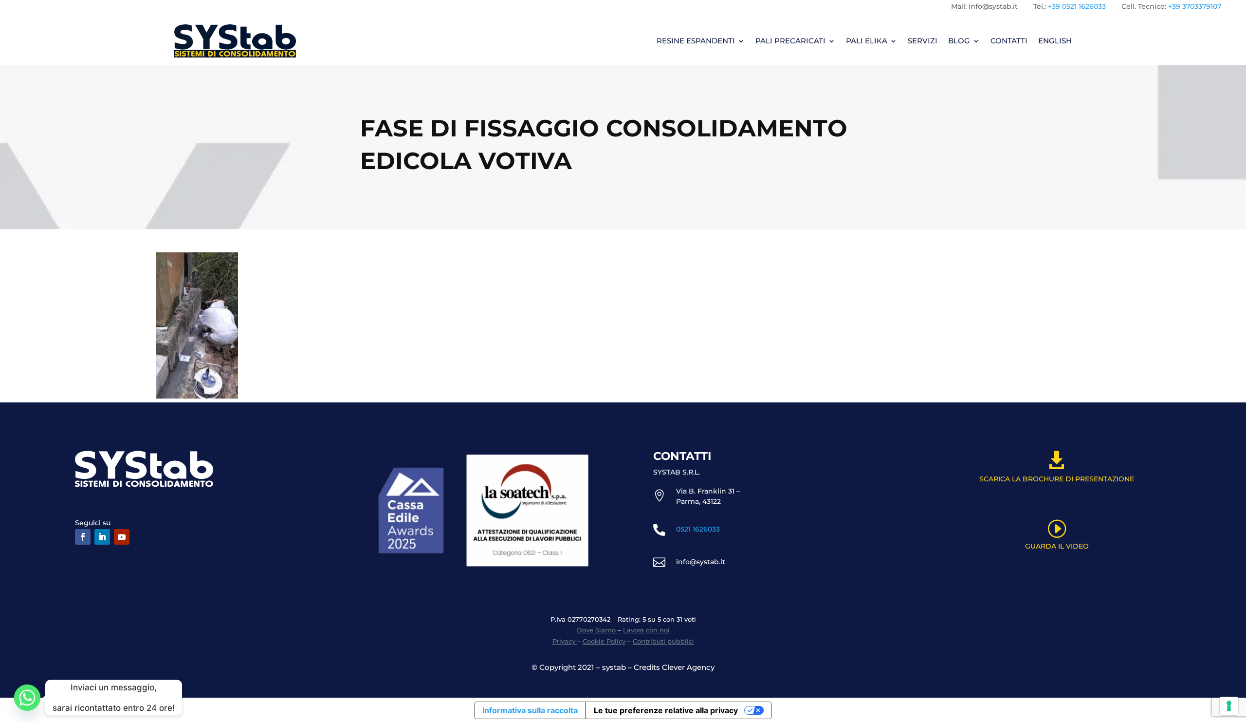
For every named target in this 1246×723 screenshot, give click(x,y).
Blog (959, 40)
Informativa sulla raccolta (530, 710)
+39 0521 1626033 (1077, 6)
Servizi (922, 40)
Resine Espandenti (696, 40)
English (1055, 40)
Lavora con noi (646, 630)
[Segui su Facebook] (83, 537)
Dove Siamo (597, 630)
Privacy (564, 641)
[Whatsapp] (27, 698)
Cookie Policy (604, 641)
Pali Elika (866, 40)
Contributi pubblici (663, 641)
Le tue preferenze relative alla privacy (666, 710)
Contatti (1008, 40)
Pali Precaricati (790, 40)
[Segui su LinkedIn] (102, 537)
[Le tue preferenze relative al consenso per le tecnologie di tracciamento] (1229, 706)
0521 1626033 (698, 529)
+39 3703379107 (1194, 6)
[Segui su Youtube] (121, 537)
